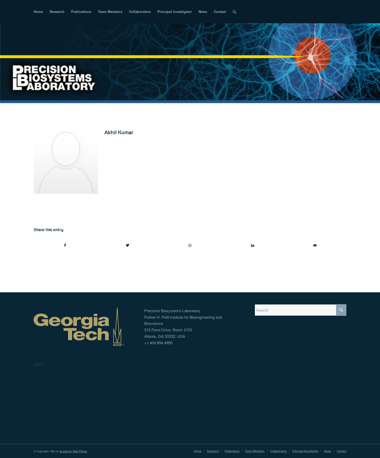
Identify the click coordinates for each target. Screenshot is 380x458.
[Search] (234, 11)
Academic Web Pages (73, 451)
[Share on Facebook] (65, 245)
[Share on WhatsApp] (190, 245)
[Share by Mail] (315, 245)
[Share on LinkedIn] (253, 245)
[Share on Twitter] (128, 245)
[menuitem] (38, 11)
